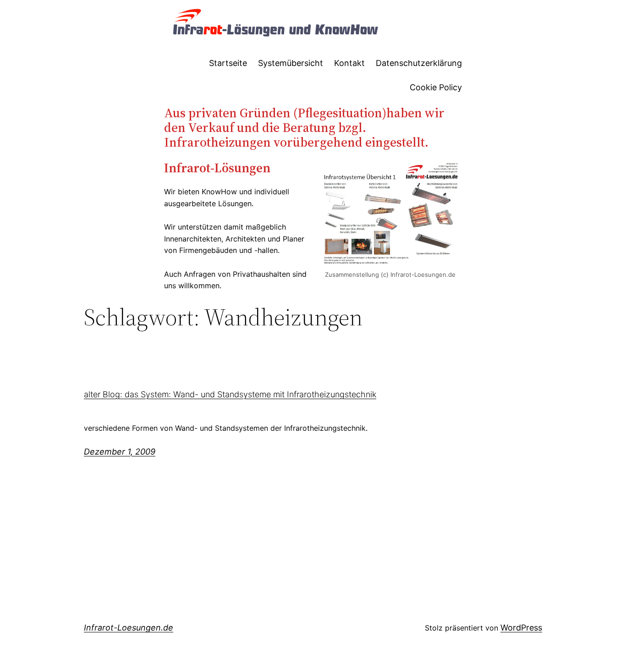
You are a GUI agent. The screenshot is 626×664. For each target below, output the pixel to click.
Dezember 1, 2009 (119, 451)
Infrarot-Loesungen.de (128, 627)
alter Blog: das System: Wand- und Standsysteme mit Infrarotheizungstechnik (230, 394)
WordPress (521, 627)
